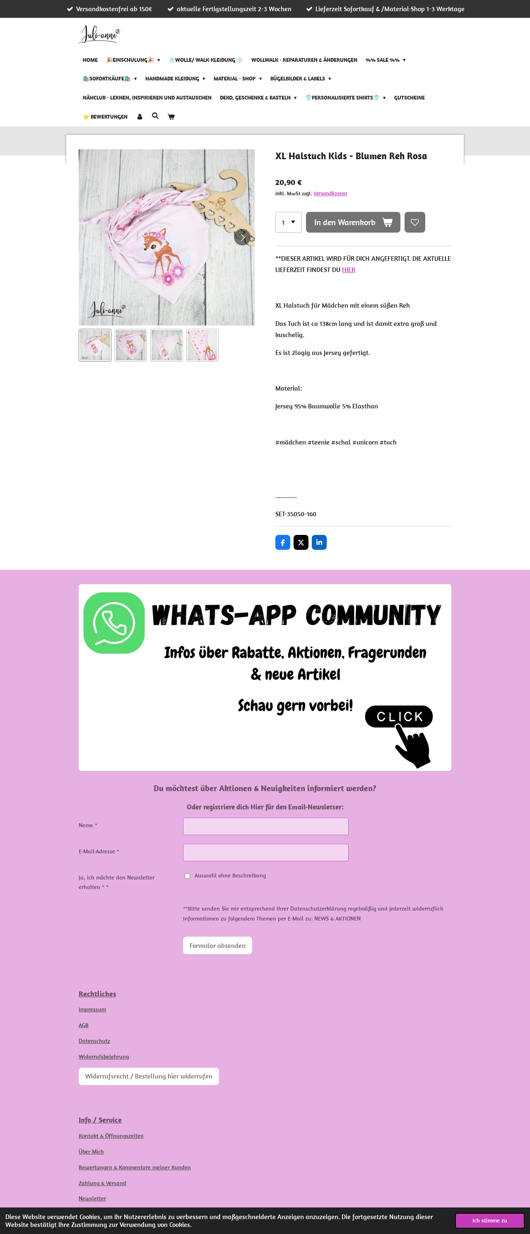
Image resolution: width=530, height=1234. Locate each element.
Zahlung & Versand (102, 1183)
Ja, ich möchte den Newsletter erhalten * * (116, 882)
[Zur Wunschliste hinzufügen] (415, 222)
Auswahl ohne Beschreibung (230, 875)
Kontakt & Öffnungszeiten (111, 1135)
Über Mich (91, 1151)
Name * (88, 825)
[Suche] (155, 115)
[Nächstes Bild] (242, 237)
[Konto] (139, 116)
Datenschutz (94, 1041)
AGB (84, 1025)
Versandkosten (330, 193)
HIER (348, 269)
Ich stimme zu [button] (489, 1220)
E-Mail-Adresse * (99, 851)
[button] (95, 345)
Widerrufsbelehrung (104, 1056)
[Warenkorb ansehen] (171, 116)
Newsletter (92, 1198)
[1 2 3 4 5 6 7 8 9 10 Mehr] (288, 222)
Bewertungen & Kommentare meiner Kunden (135, 1167)
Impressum (92, 1009)
